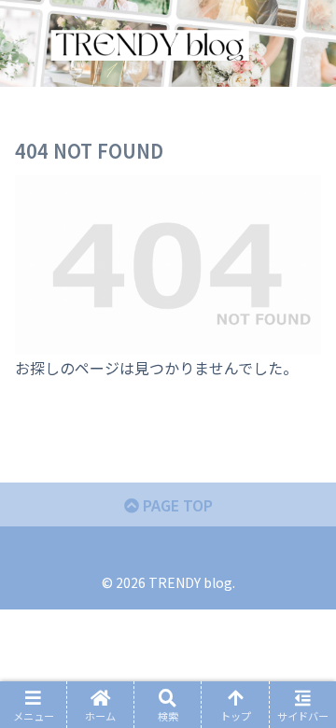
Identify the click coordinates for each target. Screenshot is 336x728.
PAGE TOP (176, 505)
